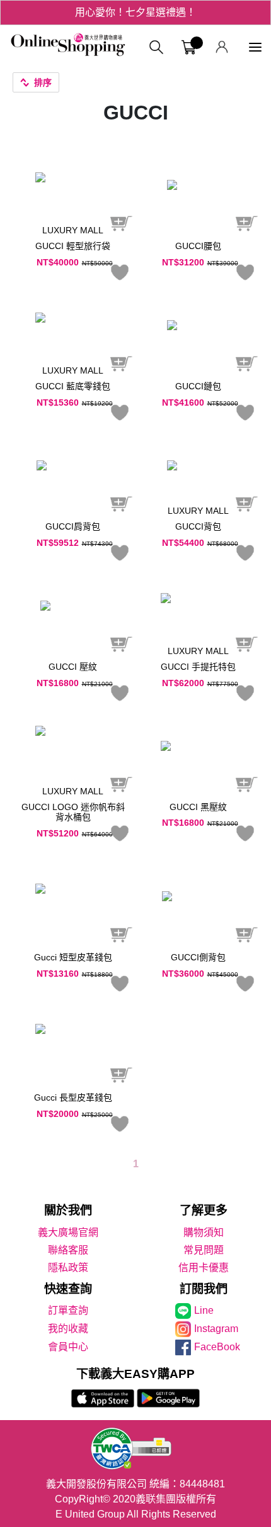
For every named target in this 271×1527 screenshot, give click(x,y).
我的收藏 (68, 1328)
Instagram (216, 1328)
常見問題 (203, 1250)
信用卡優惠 (203, 1267)
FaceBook (217, 1346)
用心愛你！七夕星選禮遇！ (135, 12)
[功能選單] (255, 47)
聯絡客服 (68, 1250)
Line (204, 1310)
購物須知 (203, 1232)
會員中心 (68, 1346)
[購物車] (189, 47)
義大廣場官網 (68, 1232)
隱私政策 (68, 1267)
